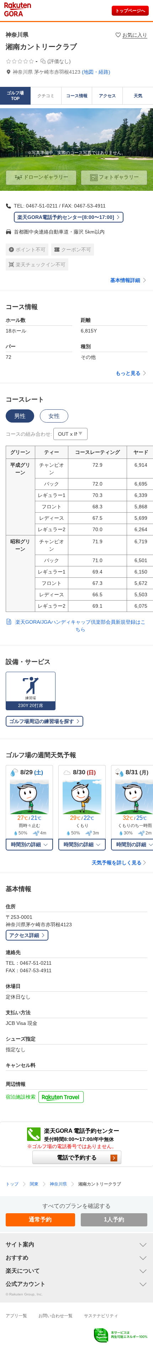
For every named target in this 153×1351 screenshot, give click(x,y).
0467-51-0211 (42, 206)
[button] (70, 434)
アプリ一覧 (16, 1315)
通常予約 (40, 1219)
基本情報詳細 (125, 280)
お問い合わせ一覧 (55, 1315)
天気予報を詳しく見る (117, 862)
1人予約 (114, 1219)
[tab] (20, 416)
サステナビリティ (101, 1315)
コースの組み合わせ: (29, 434)
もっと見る (128, 373)
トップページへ (130, 10)
